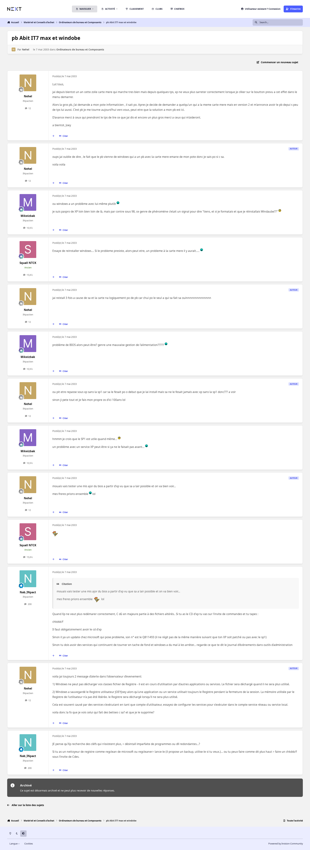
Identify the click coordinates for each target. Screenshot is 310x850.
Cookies (28, 843)
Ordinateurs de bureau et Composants (80, 49)
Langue (14, 843)
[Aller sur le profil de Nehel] (13, 49)
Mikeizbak (28, 216)
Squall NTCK (28, 263)
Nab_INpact (28, 592)
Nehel (25, 49)
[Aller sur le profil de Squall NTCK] (28, 249)
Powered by (285, 843)
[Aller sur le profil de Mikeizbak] (28, 202)
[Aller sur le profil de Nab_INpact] (28, 578)
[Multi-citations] (53, 136)
